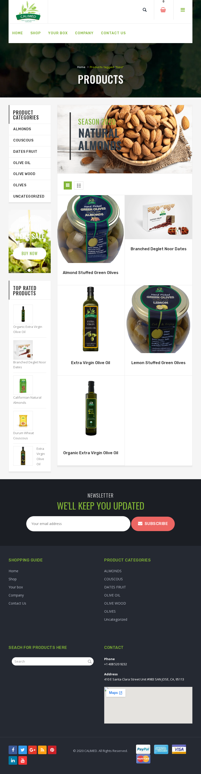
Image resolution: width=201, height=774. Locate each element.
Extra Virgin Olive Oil (90, 362)
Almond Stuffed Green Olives (90, 272)
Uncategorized (29, 196)
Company (16, 595)
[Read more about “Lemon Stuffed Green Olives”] (158, 347)
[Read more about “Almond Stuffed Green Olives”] (90, 257)
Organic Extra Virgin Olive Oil (90, 453)
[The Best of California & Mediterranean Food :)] (28, 12)
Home (81, 67)
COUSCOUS (23, 140)
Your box (16, 587)
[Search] (144, 10)
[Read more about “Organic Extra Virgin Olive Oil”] (90, 437)
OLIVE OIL (22, 163)
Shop (13, 579)
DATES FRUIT (25, 152)
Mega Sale (30, 236)
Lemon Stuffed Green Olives (158, 362)
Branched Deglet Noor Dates (159, 249)
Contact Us (17, 603)
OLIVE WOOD (24, 174)
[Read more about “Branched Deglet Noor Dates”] (158, 233)
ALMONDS (22, 129)
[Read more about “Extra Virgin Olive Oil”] (90, 347)
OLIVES (19, 185)
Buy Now (30, 253)
